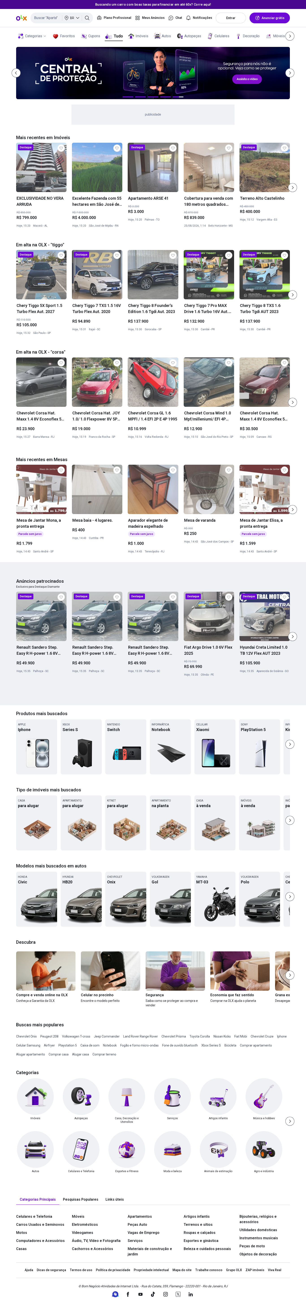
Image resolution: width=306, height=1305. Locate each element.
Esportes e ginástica (201, 1241)
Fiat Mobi (240, 1036)
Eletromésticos (85, 1224)
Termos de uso (81, 1270)
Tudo (118, 36)
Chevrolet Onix (26, 1036)
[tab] (37, 1200)
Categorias (33, 36)
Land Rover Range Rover (140, 1036)
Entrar (230, 18)
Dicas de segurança (51, 1270)
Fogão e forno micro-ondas (139, 1045)
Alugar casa (80, 1054)
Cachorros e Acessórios (92, 1249)
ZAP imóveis (255, 1270)
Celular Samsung (28, 1045)
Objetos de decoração (258, 1254)
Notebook (110, 1045)
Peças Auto (137, 1224)
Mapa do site (182, 1270)
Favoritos (67, 36)
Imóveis (142, 36)
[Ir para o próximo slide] (292, 187)
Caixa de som (89, 1045)
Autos (166, 36)
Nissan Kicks (222, 1036)
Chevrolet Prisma (174, 1036)
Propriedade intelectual (151, 1270)
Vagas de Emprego (143, 1233)
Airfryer (49, 1045)
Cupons (94, 36)
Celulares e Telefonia (34, 1216)
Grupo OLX (234, 1270)
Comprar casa (59, 1054)
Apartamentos (140, 1216)
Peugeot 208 (49, 1036)
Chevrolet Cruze (262, 1036)
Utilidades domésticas (258, 1230)
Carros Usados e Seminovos (40, 1224)
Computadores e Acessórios (40, 1241)
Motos (21, 1233)
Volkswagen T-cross (76, 1036)
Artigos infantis (197, 1216)
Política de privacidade (113, 1270)
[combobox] (61, 18)
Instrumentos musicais (258, 1238)
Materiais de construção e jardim (150, 1251)
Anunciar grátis (273, 18)
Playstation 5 (67, 1045)
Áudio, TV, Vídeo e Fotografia (96, 1241)
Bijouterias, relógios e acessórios (258, 1219)
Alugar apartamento (30, 1054)
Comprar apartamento (256, 1045)
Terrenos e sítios (198, 1224)
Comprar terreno (104, 1054)
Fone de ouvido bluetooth (180, 1045)
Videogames (82, 1233)
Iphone (282, 1036)
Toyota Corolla (200, 1036)
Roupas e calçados (199, 1233)
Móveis (279, 36)
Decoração (251, 36)
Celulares (222, 36)
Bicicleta (230, 1045)
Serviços (135, 1241)
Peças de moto (252, 1246)
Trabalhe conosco (208, 1270)
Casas (21, 1249)
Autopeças (192, 36)
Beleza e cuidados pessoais (207, 1249)
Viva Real (274, 1270)
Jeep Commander (107, 1036)
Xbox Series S (211, 1045)
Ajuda (29, 1270)
